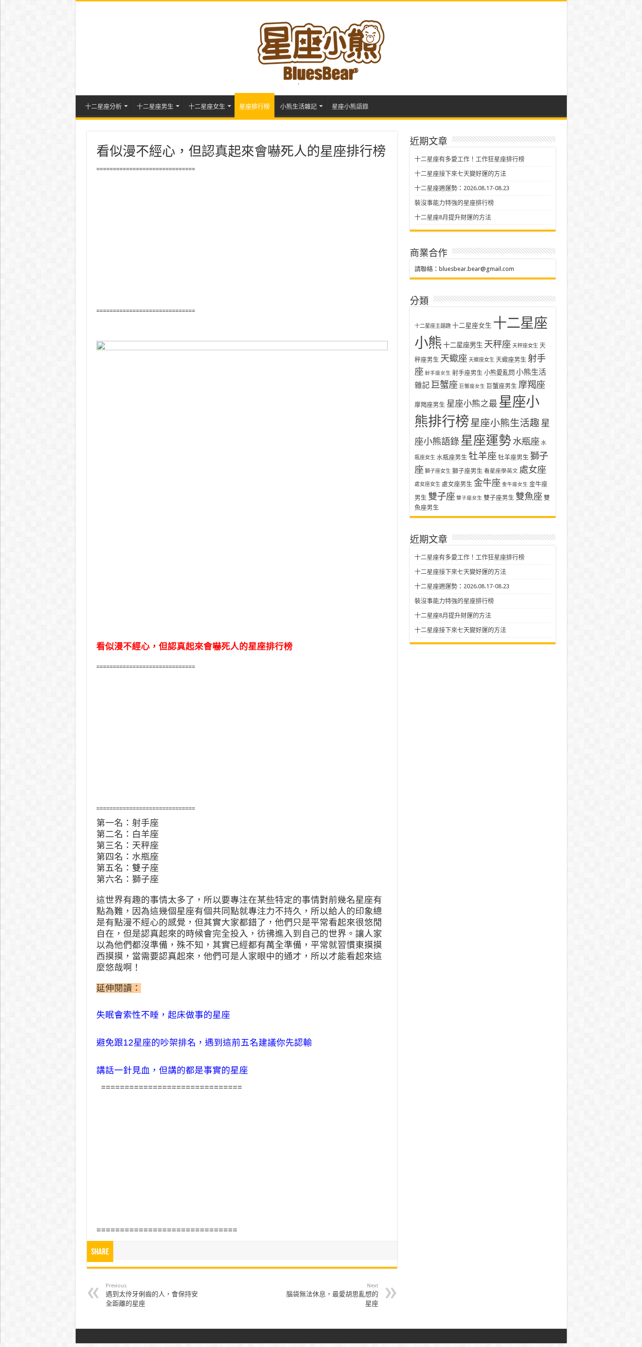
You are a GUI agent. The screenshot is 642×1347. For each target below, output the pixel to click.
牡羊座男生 (513, 457)
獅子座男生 (467, 470)
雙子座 (441, 496)
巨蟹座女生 (472, 386)
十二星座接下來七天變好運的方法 (460, 173)
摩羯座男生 (430, 404)
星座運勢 (486, 440)
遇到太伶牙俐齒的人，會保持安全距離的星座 (152, 1295)
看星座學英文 (501, 471)
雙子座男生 (499, 497)
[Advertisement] (242, 240)
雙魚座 (529, 496)
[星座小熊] (321, 46)
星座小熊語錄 (350, 106)
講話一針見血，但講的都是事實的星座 (172, 1070)
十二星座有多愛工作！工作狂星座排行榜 (470, 158)
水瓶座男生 (452, 457)
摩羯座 (531, 384)
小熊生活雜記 (298, 106)
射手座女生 (438, 373)
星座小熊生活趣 (505, 423)
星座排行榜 (254, 106)
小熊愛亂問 (499, 372)
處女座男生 (457, 483)
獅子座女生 (438, 471)
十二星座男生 (155, 106)
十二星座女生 (206, 106)
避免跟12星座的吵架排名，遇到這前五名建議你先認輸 (204, 1042)
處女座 (532, 469)
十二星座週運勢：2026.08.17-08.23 (462, 188)
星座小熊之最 (471, 403)
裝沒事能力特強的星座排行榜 (454, 202)
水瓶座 (526, 441)
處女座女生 (427, 484)
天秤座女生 (525, 346)
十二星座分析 (103, 106)
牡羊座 (483, 456)
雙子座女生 (469, 498)
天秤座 (497, 344)
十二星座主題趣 (433, 326)
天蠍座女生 (481, 360)
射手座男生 (467, 372)
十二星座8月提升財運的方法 (453, 217)
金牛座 (487, 482)
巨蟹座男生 (501, 385)
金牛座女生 (515, 484)
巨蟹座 (444, 384)
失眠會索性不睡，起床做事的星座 (163, 1015)
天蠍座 (453, 358)
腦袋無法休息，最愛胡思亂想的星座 (332, 1295)
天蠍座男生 (511, 359)
